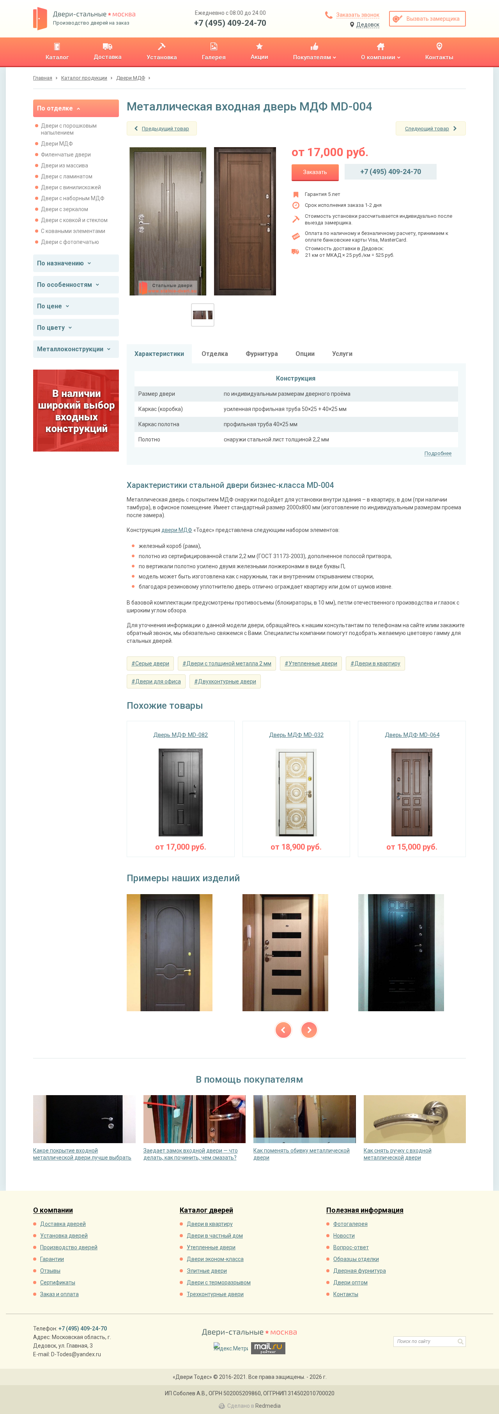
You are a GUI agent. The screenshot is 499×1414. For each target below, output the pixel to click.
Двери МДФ (57, 144)
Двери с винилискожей (71, 187)
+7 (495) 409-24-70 (230, 23)
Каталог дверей (206, 1210)
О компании (53, 1210)
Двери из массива (64, 165)
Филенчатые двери (66, 154)
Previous (283, 1030)
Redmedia (268, 1406)
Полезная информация (364, 1210)
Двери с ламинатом (66, 176)
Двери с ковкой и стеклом (74, 220)
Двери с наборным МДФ (72, 198)
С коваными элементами (73, 231)
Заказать (315, 172)
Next (309, 1030)
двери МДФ (176, 530)
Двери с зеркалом (64, 209)
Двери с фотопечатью (70, 242)
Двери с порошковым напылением (69, 129)
